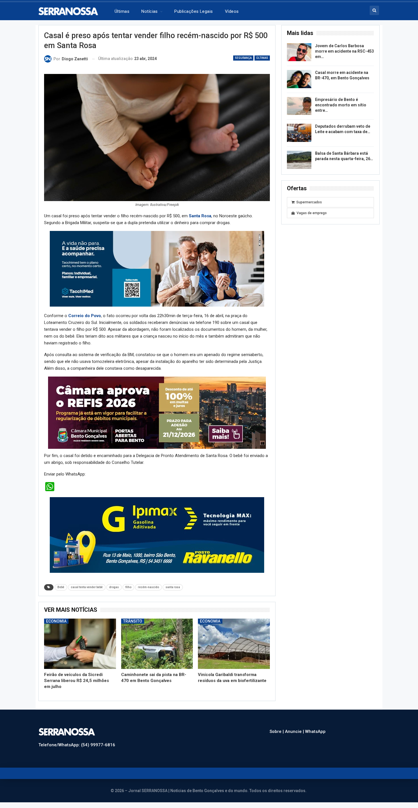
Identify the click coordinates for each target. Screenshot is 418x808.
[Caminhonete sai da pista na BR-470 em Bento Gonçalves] (157, 644)
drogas (114, 587)
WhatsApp (315, 731)
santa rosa (172, 587)
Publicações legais (193, 11)
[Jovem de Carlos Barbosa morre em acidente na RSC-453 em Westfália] (299, 52)
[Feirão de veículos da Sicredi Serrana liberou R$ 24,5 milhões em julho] (80, 644)
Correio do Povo (84, 315)
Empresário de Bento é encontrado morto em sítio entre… (340, 105)
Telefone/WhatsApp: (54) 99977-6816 (76, 744)
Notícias (149, 11)
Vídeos (232, 11)
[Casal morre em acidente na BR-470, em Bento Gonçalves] (299, 79)
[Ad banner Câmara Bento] (157, 412)
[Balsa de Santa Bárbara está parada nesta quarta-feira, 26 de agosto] (299, 160)
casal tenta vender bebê (87, 587)
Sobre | (277, 731)
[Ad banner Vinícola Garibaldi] (157, 534)
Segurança (243, 57)
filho (128, 587)
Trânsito (132, 621)
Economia (56, 621)
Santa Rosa (200, 215)
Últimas (122, 11)
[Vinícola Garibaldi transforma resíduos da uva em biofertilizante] (234, 644)
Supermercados (309, 202)
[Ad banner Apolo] (157, 268)
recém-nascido (148, 587)
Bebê (60, 587)
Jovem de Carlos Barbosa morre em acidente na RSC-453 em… (344, 51)
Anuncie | (295, 731)
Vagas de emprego (312, 213)
